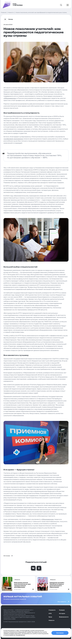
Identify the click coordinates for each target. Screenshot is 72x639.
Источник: (7, 555)
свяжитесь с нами (9, 618)
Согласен (60, 633)
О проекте (52, 610)
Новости (51, 620)
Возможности (63, 616)
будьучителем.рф (35, 535)
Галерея (62, 610)
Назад (10, 19)
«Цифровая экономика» (13, 139)
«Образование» (10, 98)
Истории (62, 613)
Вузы (50, 616)
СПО (50, 613)
